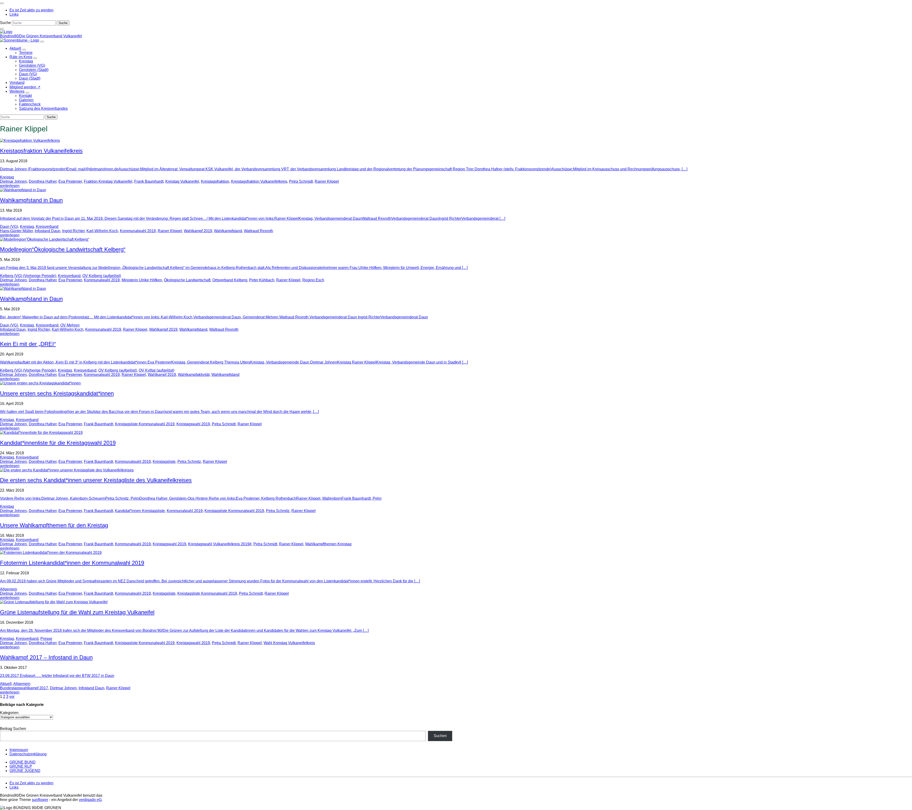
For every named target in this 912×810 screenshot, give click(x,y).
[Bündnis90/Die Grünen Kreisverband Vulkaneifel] (6, 32)
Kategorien (9, 713)
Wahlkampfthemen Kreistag (328, 544)
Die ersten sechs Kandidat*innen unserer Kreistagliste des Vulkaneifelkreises (96, 480)
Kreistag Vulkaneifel (182, 181)
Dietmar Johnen (13, 181)
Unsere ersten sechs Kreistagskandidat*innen (57, 393)
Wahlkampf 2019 (198, 231)
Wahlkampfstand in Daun (31, 200)
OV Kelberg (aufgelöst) (101, 276)
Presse (46, 639)
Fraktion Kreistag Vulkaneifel (108, 181)
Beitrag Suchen (13, 729)
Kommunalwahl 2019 (138, 231)
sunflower (40, 800)
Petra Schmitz (189, 462)
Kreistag (7, 177)
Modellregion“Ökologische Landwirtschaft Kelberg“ (62, 249)
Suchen (440, 736)
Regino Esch (313, 280)
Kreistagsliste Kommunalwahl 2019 (145, 424)
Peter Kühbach (261, 280)
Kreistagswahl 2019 (193, 424)
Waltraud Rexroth (258, 231)
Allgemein (8, 589)
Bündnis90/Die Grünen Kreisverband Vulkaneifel (41, 36)
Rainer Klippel (327, 181)
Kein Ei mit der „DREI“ (28, 344)
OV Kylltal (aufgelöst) (156, 370)
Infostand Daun (47, 231)
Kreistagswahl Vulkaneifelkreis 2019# (220, 544)
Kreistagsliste (164, 462)
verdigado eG (90, 800)
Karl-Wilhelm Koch (102, 231)
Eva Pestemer (70, 181)
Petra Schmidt (301, 181)
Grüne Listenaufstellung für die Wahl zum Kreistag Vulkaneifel (77, 612)
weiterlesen (9, 186)
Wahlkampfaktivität (193, 375)
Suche (5, 23)
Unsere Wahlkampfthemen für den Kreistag (54, 525)
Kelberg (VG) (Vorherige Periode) (28, 276)
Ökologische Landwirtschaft (187, 280)
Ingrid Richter (73, 231)
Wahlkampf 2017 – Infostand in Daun (46, 657)
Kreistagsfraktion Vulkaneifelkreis (41, 151)
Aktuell (6, 684)
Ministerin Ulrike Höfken (142, 280)
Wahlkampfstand (228, 231)
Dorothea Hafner (43, 181)
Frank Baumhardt (148, 181)
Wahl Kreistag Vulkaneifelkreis (289, 643)
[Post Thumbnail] (30, 141)
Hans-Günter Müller (16, 231)
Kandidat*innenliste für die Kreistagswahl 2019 (58, 443)
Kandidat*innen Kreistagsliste (140, 511)
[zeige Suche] (2, 28)
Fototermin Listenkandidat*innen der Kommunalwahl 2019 (72, 563)
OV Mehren (70, 325)
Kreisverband (47, 227)
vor (11, 697)
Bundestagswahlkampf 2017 (24, 688)
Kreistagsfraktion (215, 181)
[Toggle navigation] (2, 3)
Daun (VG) (9, 227)
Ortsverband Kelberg (229, 280)
